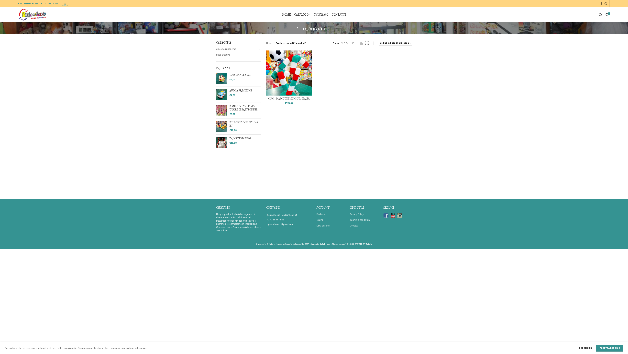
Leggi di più (586, 348)
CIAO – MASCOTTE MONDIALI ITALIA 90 (288, 100)
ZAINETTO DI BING (240, 138)
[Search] (600, 14)
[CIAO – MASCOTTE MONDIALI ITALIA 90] (289, 73)
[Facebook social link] (601, 3)
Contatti (354, 225)
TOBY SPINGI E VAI (240, 74)
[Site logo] (65, 3)
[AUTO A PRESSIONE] (221, 94)
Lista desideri (323, 225)
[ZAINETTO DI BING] (221, 142)
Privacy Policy (357, 214)
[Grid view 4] (372, 43)
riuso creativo (223, 54)
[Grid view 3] (367, 43)
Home (269, 43)
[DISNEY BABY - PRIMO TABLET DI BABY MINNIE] (221, 110)
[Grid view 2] (361, 43)
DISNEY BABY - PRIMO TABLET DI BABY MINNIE (243, 108)
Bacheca (321, 214)
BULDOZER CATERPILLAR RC (243, 124)
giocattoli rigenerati (226, 49)
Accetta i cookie (610, 348)
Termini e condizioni (360, 220)
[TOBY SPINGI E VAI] (221, 78)
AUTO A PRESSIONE (240, 90)
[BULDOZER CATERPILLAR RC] (221, 126)
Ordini (320, 220)
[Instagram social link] (605, 3)
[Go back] (298, 28)
